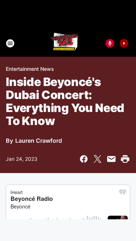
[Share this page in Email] (111, 159)
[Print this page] (125, 159)
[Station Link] (65, 43)
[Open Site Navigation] (10, 43)
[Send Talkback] (110, 43)
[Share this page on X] (97, 159)
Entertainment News (30, 69)
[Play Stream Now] (124, 43)
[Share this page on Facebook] (84, 159)
